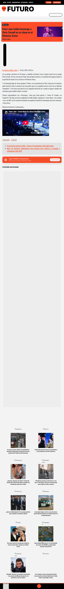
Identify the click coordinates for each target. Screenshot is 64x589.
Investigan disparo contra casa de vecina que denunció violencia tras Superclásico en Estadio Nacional (46, 513)
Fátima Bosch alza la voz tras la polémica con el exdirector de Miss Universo (46, 450)
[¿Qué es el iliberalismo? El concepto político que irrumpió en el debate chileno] (18, 502)
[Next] (47, 586)
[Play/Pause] (39, 586)
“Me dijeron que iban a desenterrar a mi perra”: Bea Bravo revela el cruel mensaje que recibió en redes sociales (46, 482)
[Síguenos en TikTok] (49, 8)
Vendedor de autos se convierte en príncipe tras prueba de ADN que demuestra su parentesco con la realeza (18, 575)
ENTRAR (49, 2)
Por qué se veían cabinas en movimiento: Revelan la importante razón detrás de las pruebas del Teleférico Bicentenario (18, 451)
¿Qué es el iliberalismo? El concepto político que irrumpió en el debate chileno (18, 512)
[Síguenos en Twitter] (54, 8)
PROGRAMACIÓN (16, 2)
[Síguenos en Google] (44, 8)
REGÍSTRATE (57, 2)
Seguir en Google (55, 159)
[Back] (31, 586)
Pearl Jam (14, 140)
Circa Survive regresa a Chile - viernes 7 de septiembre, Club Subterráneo (30, 146)
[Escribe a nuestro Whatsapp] (62, 8)
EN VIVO (9, 2)
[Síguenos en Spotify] (59, 8)
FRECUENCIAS (24, 2)
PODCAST (31, 2)
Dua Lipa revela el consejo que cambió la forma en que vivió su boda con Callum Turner (18, 544)
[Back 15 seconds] (35, 586)
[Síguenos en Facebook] (52, 8)
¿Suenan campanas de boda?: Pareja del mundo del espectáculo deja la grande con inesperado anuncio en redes (18, 482)
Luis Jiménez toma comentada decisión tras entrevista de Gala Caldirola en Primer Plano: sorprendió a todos (46, 575)
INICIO (4, 2)
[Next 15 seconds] (43, 586)
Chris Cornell (6, 140)
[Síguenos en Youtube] (57, 8)
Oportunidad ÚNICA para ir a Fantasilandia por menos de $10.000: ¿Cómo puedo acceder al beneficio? (45, 544)
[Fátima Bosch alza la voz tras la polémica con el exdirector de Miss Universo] (45, 440)
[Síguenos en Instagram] (47, 8)
